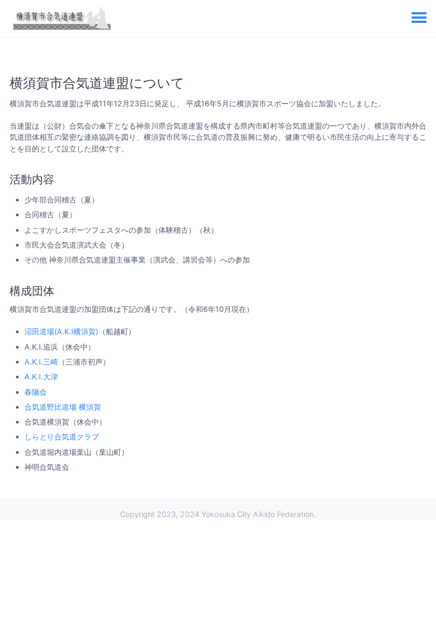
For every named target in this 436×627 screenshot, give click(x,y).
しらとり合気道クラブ (61, 436)
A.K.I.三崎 (41, 361)
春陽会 (35, 391)
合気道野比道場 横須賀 (62, 406)
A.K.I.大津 (41, 376)
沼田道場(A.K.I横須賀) (61, 331)
